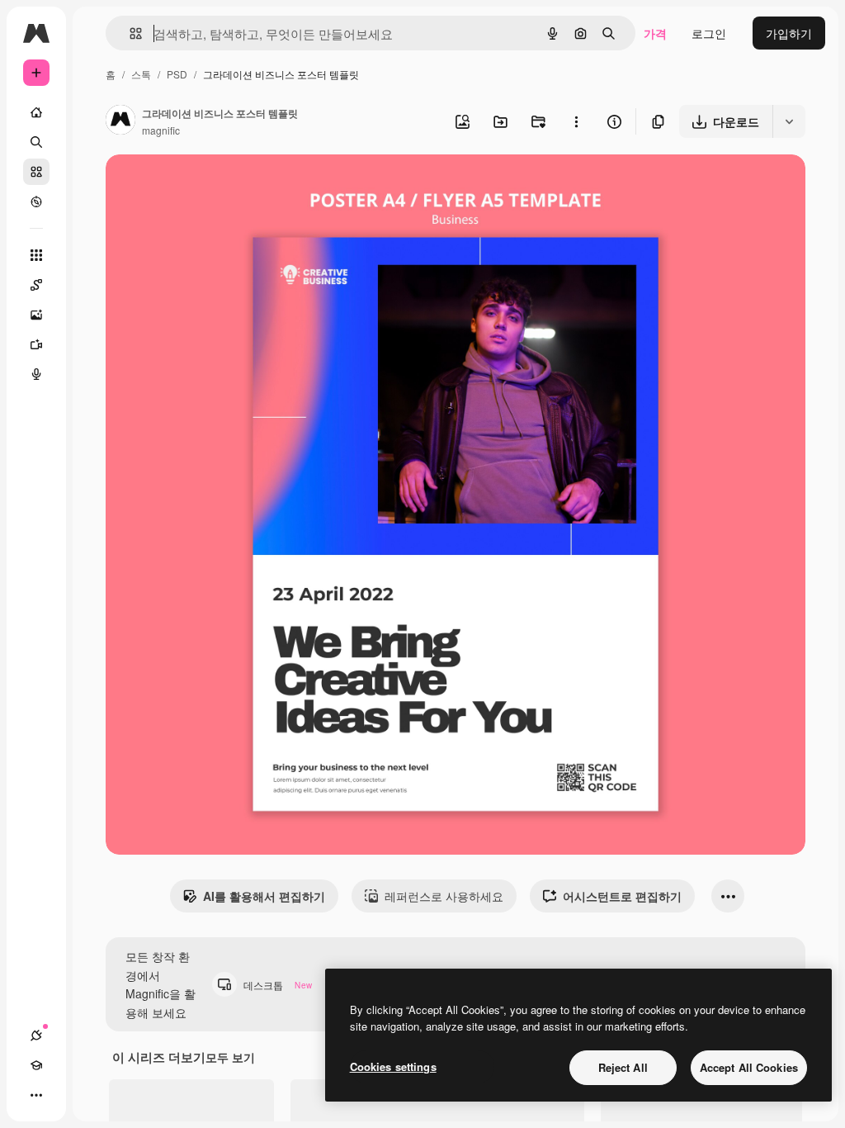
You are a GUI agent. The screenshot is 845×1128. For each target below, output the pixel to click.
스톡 (141, 74)
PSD (177, 74)
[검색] (36, 142)
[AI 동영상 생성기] (36, 344)
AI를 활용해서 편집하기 (264, 896)
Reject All (623, 1067)
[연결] (36, 1035)
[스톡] (36, 172)
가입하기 (789, 33)
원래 (200, 186)
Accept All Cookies (749, 1067)
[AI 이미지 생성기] (36, 314)
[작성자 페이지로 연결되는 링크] (120, 121)
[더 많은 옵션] (575, 121)
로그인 (709, 33)
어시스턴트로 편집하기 (622, 896)
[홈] (36, 112)
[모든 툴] (36, 255)
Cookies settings (393, 1066)
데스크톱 (277, 985)
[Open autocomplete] (129, 33)
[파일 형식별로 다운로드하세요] (788, 121)
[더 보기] (36, 1095)
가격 (655, 33)
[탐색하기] (36, 201)
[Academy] (36, 1065)
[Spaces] (36, 285)
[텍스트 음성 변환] (36, 374)
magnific (161, 130)
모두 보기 (230, 1057)
